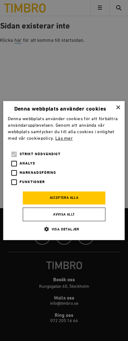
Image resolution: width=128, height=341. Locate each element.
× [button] (118, 107)
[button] (64, 229)
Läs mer (64, 138)
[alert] (64, 170)
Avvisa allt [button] (64, 214)
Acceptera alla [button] (64, 198)
